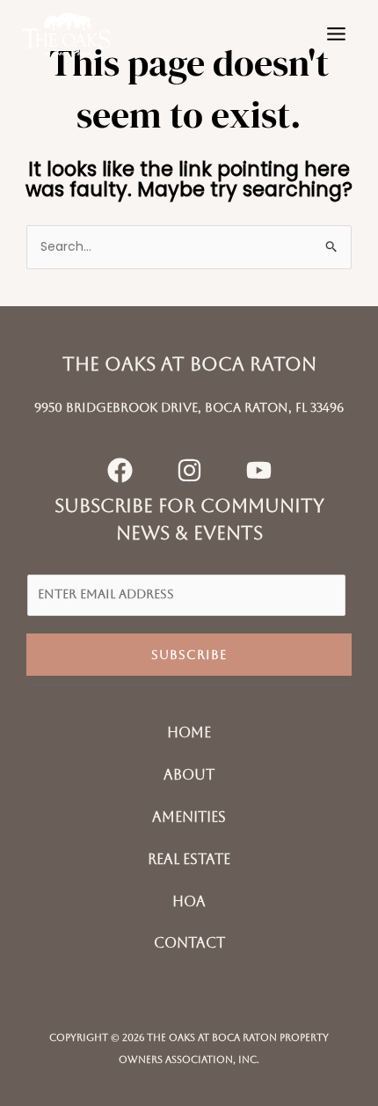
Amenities (189, 817)
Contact (189, 942)
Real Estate (189, 859)
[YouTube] (259, 470)
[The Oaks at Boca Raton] (66, 33)
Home (189, 732)
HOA (189, 901)
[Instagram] (189, 470)
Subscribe (189, 655)
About (189, 774)
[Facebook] (120, 470)
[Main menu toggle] (336, 34)
